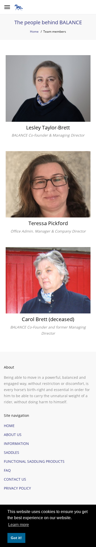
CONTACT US (15, 479)
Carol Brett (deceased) (48, 319)
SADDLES (11, 452)
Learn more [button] (18, 524)
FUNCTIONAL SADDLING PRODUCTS (34, 461)
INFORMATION (16, 443)
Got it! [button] (16, 538)
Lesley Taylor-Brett (48, 127)
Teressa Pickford (48, 223)
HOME (9, 425)
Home (34, 31)
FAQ (7, 470)
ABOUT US (13, 434)
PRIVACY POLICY (17, 488)
